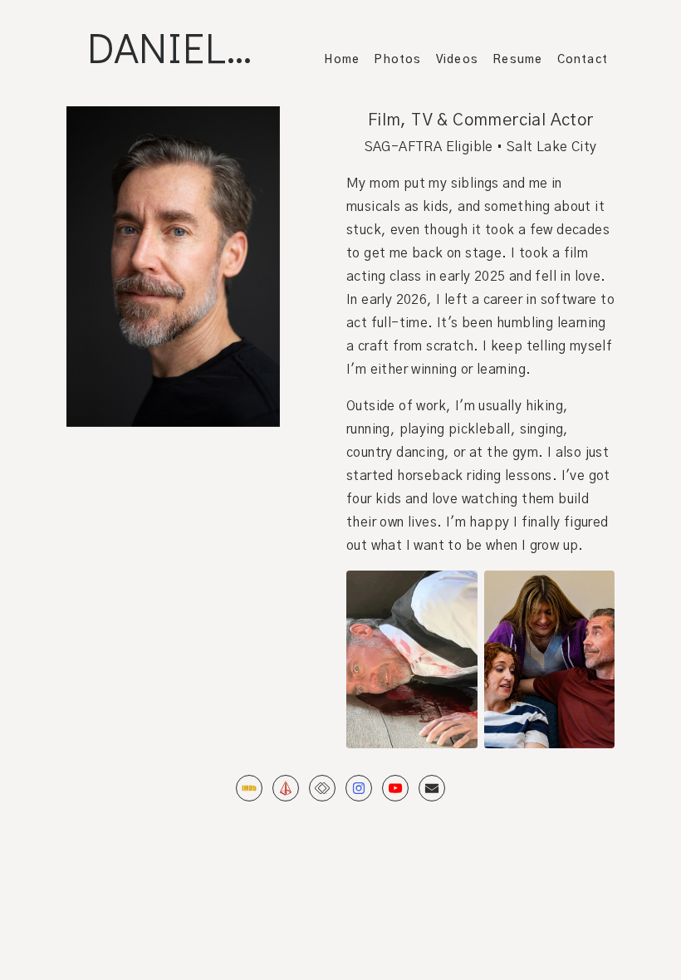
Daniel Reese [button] (186, 46)
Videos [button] (457, 60)
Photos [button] (397, 60)
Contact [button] (582, 60)
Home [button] (342, 60)
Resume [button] (517, 60)
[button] (249, 788)
